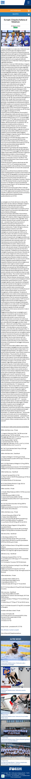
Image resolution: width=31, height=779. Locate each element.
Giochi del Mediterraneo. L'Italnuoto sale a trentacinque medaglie (13, 663)
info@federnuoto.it (6, 775)
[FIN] (13, 2)
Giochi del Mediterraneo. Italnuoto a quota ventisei (13, 690)
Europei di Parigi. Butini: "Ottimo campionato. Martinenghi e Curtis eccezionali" (14, 763)
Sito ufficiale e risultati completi (10, 630)
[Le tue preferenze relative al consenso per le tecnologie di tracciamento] (2, 776)
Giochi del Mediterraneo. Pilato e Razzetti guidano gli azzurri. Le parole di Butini (15, 740)
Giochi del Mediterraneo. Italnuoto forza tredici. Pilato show (14, 717)
